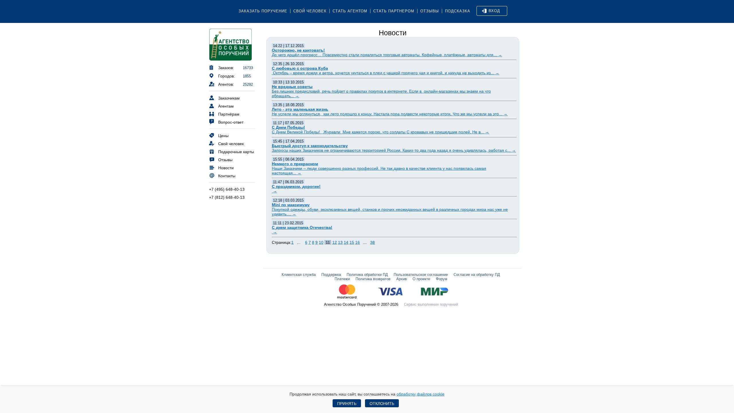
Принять (346, 403)
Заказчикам (229, 98)
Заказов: (226, 67)
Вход (494, 11)
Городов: (226, 76)
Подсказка (457, 11)
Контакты (226, 176)
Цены (223, 135)
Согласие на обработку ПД (477, 275)
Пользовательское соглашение (421, 275)
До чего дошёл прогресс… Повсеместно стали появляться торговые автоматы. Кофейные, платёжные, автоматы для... (387, 54)
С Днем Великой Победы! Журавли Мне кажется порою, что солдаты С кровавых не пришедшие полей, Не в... (380, 132)
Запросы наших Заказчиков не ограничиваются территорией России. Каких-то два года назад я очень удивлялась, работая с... (394, 150)
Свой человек (310, 11)
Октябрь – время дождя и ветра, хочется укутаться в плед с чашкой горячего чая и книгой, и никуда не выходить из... (385, 73)
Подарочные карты (236, 151)
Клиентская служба (299, 275)
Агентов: (226, 84)
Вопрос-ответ (230, 122)
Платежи (342, 279)
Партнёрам (228, 114)
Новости (226, 167)
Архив (401, 279)
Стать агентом (350, 11)
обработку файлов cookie (420, 394)
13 (340, 242)
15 (352, 242)
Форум (441, 279)
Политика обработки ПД (367, 275)
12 (334, 242)
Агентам (226, 106)
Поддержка (331, 275)
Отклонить (382, 403)
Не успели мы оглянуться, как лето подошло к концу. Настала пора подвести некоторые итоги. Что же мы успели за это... (389, 114)
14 (346, 242)
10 (321, 242)
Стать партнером (393, 11)
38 (372, 242)
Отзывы (429, 11)
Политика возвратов (373, 279)
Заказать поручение (263, 11)
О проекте (421, 279)
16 (357, 242)
